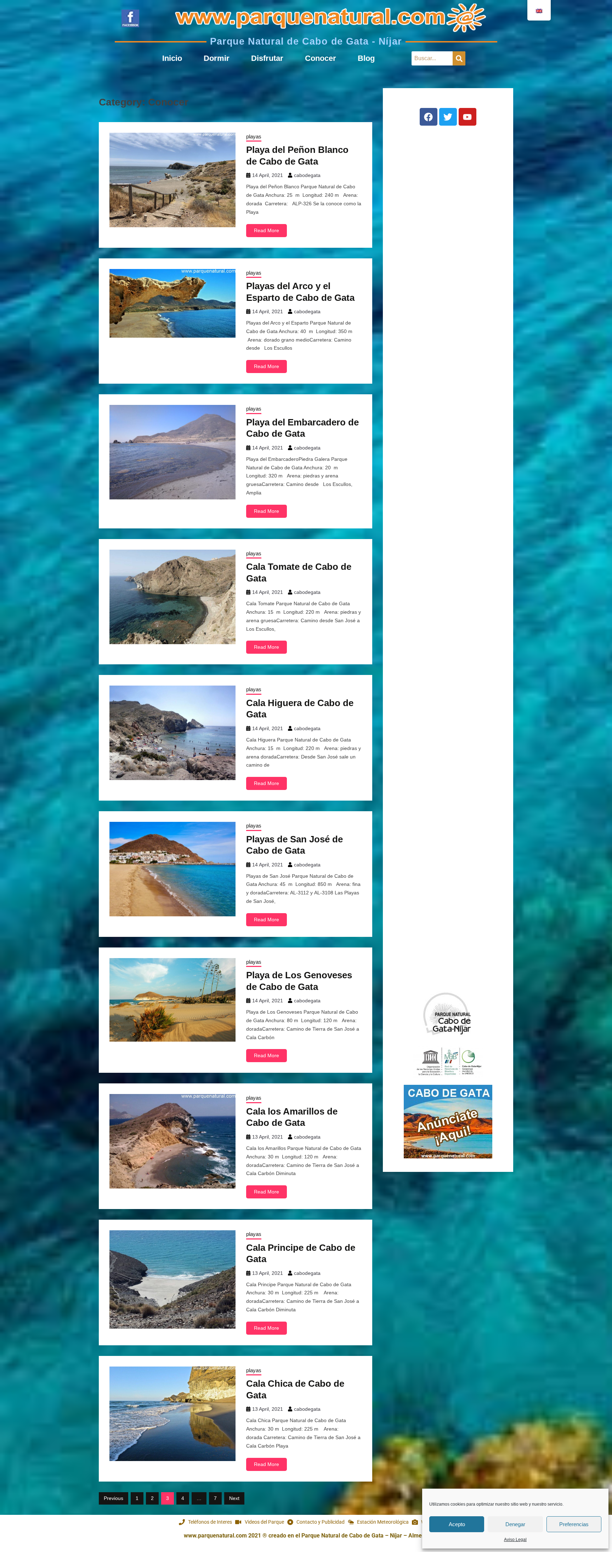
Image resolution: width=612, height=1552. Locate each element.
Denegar (515, 1524)
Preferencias (574, 1524)
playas (253, 136)
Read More (266, 230)
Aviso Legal (515, 1539)
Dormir (217, 58)
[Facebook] (428, 117)
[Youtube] (467, 117)
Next (234, 1498)
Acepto (457, 1524)
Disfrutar (267, 58)
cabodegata (307, 175)
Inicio (172, 58)
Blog (366, 58)
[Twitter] (448, 117)
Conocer (320, 58)
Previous (113, 1498)
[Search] (459, 58)
